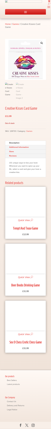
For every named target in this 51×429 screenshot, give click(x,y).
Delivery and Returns (15, 405)
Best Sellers (12, 380)
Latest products (13, 384)
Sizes (11, 151)
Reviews (13, 156)
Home (8, 24)
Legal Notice (12, 410)
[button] (41, 43)
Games (15, 24)
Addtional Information (19, 147)
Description (14, 143)
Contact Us (11, 401)
